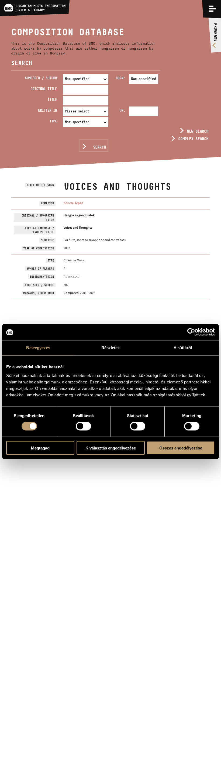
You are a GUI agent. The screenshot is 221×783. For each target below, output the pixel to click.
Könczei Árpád (73, 203)
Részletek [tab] (110, 347)
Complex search (193, 138)
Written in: (48, 110)
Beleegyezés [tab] (38, 347)
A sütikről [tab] (183, 347)
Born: (120, 78)
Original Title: (44, 89)
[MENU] (212, 8)
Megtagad (40, 447)
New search (197, 131)
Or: (122, 110)
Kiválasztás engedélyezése (110, 447)
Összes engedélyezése (180, 447)
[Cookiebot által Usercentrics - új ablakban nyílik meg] (191, 332)
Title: (53, 99)
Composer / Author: (42, 78)
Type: (54, 121)
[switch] (83, 426)
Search (99, 147)
